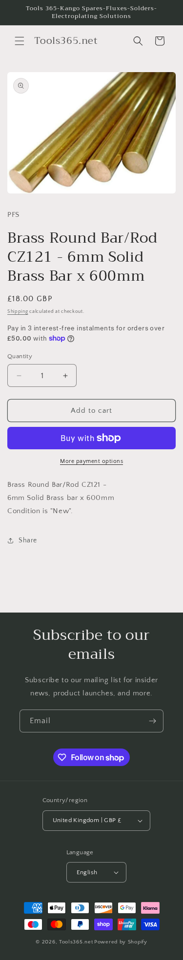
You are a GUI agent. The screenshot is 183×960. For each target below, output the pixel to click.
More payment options (91, 461)
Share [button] (28, 540)
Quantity (19, 356)
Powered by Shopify (120, 942)
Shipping (17, 311)
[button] (19, 41)
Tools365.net (76, 942)
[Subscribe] (152, 721)
